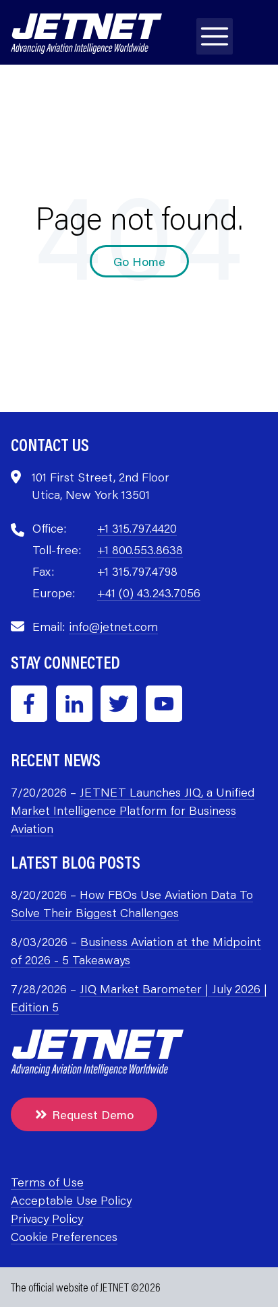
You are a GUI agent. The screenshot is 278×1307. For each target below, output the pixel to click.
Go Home (139, 261)
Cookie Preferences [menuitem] (64, 1236)
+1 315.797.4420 (137, 528)
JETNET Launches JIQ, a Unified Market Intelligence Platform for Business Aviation (132, 810)
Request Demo (93, 1114)
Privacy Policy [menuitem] (47, 1218)
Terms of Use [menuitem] (47, 1182)
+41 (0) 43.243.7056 (148, 592)
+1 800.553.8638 (140, 549)
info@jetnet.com (113, 626)
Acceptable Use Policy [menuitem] (71, 1200)
